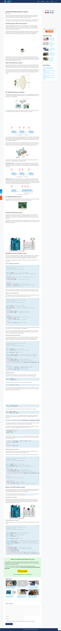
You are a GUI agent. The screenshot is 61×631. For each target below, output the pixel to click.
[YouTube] (46, 12)
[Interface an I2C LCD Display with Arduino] (46, 50)
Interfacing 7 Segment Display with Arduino (52, 54)
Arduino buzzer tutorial (29, 493)
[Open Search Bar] (56, 1)
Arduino (42, 1)
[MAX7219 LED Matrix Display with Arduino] (46, 40)
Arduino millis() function (20, 436)
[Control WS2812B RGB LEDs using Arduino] (46, 44)
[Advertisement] (30, 6)
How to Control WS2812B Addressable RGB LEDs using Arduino (48, 68)
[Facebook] (48, 12)
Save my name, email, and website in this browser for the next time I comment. (20, 621)
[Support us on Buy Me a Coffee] (49, 31)
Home (38, 1)
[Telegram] (52, 12)
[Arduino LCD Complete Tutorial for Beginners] (46, 60)
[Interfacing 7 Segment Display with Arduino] (46, 55)
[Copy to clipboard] (38, 265)
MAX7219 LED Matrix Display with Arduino (51, 39)
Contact (52, 1)
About (47, 1)
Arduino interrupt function (13, 415)
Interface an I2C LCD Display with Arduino (52, 49)
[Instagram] (50, 12)
